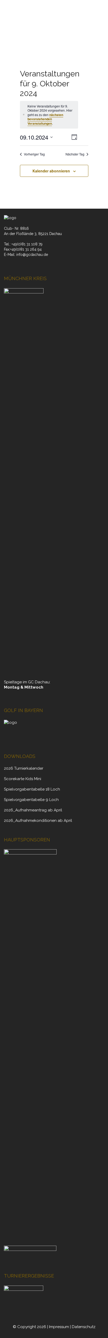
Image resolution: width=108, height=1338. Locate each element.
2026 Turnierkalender (23, 768)
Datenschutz (83, 1326)
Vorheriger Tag (34, 154)
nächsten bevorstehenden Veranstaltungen (45, 119)
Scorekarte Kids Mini (22, 778)
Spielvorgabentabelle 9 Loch (31, 799)
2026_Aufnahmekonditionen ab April (38, 820)
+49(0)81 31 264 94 (26, 249)
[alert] (49, 115)
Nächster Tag (75, 154)
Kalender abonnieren (51, 170)
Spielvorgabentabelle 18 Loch (32, 789)
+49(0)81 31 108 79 (27, 244)
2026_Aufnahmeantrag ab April (33, 810)
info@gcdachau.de (32, 254)
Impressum (59, 1326)
